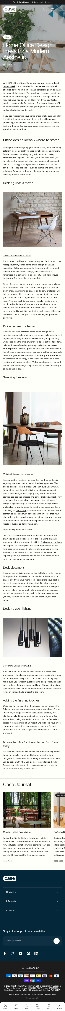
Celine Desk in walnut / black (17, 255)
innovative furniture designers (43, 751)
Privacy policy (25, 994)
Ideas (7, 37)
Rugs (18, 712)
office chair (21, 510)
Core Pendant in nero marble (17, 666)
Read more (7, 861)
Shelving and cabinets (51, 542)
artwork (47, 712)
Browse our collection (13, 765)
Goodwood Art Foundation (17, 832)
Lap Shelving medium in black (17, 529)
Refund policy (14, 994)
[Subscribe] (57, 941)
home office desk (11, 490)
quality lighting (33, 682)
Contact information (32, 998)
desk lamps (37, 712)
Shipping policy (50, 994)
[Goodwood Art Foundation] (27, 810)
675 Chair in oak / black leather (18, 474)
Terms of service (37, 994)
